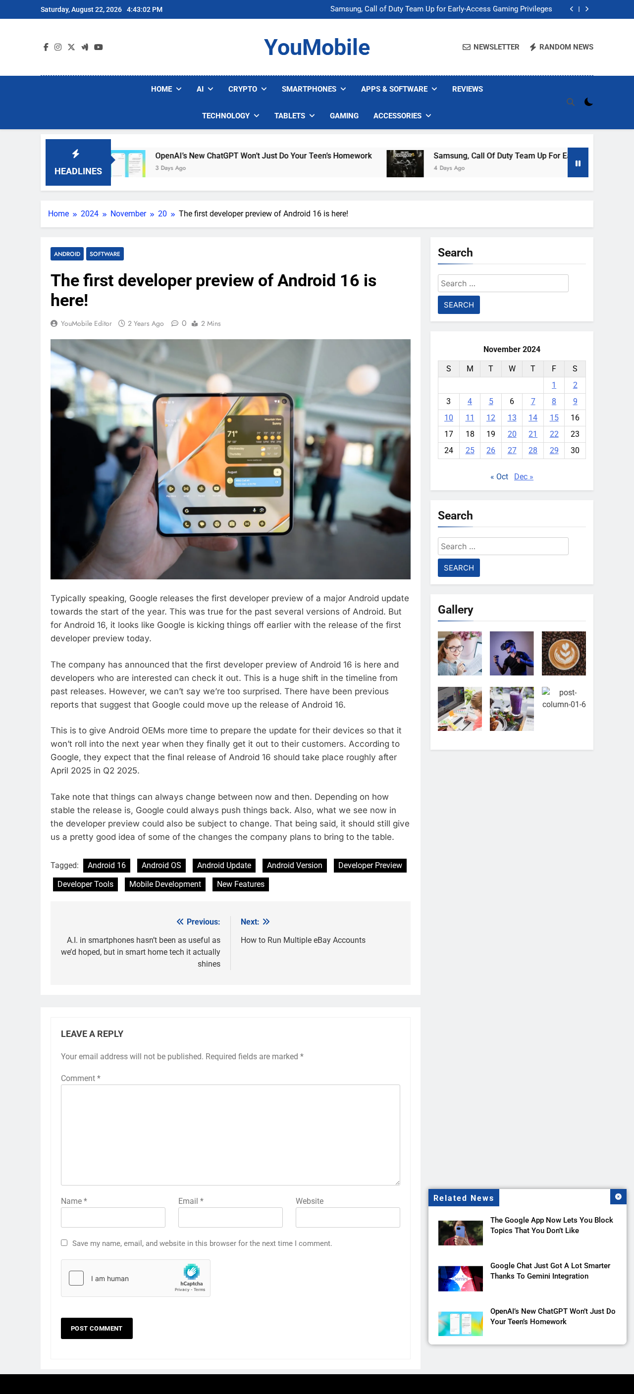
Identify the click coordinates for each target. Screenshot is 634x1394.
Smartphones (309, 89)
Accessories (397, 115)
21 (532, 434)
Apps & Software (394, 89)
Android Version (294, 865)
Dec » (523, 476)
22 (554, 434)
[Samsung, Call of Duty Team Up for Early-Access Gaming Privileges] (361, 168)
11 (470, 417)
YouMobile (317, 47)
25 (470, 450)
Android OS (161, 865)
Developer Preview (370, 865)
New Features (240, 884)
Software (105, 254)
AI (200, 89)
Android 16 (107, 865)
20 (512, 434)
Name (74, 1201)
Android (67, 254)
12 (490, 417)
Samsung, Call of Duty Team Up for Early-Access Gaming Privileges (441, 9)
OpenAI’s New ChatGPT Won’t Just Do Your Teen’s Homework (220, 155)
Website (309, 1201)
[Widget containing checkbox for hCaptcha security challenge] (136, 1278)
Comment (81, 1078)
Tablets (289, 115)
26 (490, 450)
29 (554, 450)
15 (554, 417)
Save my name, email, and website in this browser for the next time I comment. (202, 1243)
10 (448, 417)
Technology (226, 115)
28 (532, 450)
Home (161, 89)
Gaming (344, 115)
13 (512, 417)
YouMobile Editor (86, 323)
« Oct (499, 476)
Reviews (467, 89)
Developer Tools (85, 884)
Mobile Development (165, 884)
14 (532, 417)
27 (512, 450)
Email (191, 1201)
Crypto (242, 89)
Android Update (224, 865)
